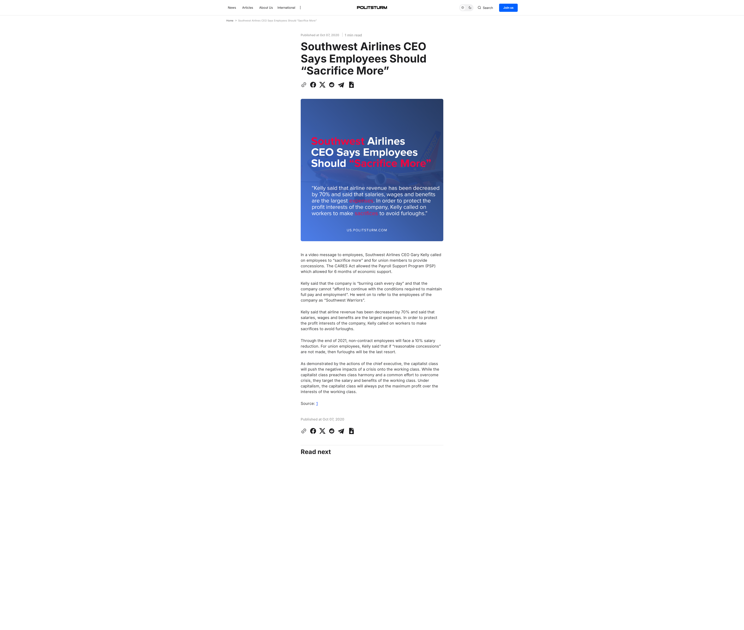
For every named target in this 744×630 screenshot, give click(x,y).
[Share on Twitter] (322, 84)
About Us (266, 7)
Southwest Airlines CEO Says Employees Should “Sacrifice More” (277, 20)
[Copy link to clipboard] (304, 84)
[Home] (372, 7)
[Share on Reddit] (331, 84)
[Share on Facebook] (313, 84)
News (232, 7)
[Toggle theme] (466, 7)
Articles (247, 7)
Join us (508, 7)
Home (229, 20)
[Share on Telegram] (341, 84)
